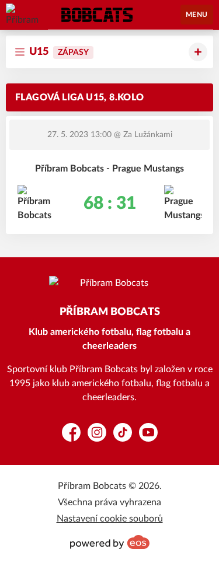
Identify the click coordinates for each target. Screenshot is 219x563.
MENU (197, 14)
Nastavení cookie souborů (110, 518)
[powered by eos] (110, 542)
